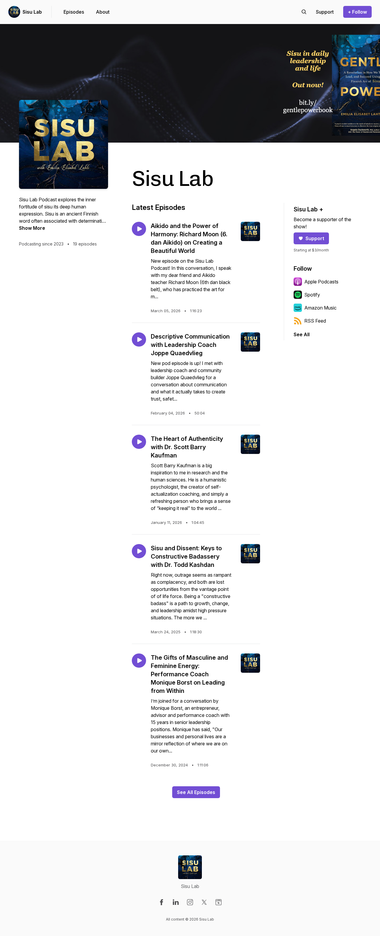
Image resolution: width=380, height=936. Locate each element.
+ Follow (357, 12)
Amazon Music (320, 308)
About (103, 12)
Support (314, 238)
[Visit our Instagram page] (190, 902)
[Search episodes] (304, 11)
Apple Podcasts (321, 282)
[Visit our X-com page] (204, 902)
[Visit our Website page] (218, 902)
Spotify (312, 295)
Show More (32, 228)
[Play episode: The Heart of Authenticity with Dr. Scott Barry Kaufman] (139, 442)
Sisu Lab (32, 12)
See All (302, 334)
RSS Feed (315, 321)
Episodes (74, 12)
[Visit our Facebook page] (161, 902)
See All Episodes (196, 792)
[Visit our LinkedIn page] (176, 902)
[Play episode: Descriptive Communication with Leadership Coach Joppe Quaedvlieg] (139, 339)
